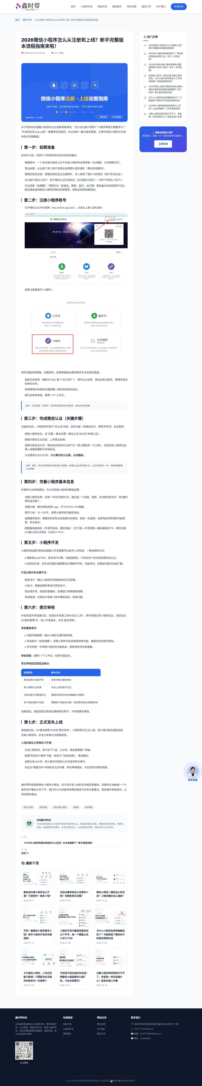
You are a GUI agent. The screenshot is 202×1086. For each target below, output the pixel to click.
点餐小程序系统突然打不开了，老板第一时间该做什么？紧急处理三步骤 (163, 115)
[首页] (28, 6)
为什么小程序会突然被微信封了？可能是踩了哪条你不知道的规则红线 (163, 99)
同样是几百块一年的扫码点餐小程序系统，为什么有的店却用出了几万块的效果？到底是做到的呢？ (163, 78)
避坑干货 (146, 6)
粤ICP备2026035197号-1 (124, 1081)
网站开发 (102, 6)
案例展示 (117, 6)
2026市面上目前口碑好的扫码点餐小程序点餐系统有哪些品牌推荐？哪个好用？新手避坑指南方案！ (163, 89)
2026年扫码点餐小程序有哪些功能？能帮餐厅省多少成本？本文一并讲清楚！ (163, 67)
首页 (73, 6)
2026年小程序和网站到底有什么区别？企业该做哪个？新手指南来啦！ (59, 842)
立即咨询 (163, 143)
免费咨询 (179, 6)
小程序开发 (86, 6)
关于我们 (161, 6)
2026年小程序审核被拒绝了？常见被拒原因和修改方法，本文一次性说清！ (163, 56)
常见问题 (131, 6)
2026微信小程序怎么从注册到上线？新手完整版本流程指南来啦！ (164, 46)
